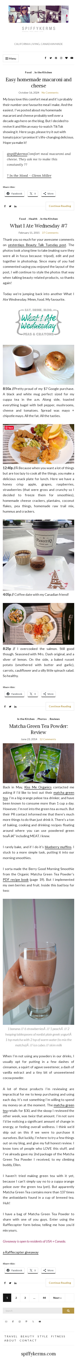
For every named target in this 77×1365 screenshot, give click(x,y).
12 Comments (48, 739)
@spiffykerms (17, 154)
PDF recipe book (16, 879)
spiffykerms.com (38, 1354)
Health (33, 218)
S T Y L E (43, 1336)
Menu (12, 58)
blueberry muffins (58, 847)
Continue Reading (60, 205)
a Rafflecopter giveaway (20, 1252)
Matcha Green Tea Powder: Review (38, 729)
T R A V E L (10, 1336)
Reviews (55, 718)
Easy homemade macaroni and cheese (38, 82)
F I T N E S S (58, 1336)
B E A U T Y (27, 1336)
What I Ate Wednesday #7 (38, 226)
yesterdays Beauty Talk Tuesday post (37, 245)
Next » (57, 1297)
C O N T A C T (28, 1340)
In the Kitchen (43, 72)
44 (44, 1297)
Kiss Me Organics (38, 787)
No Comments (50, 92)
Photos (42, 718)
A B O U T (10, 1340)
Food (28, 72)
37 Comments (50, 232)
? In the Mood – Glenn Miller (29, 175)
